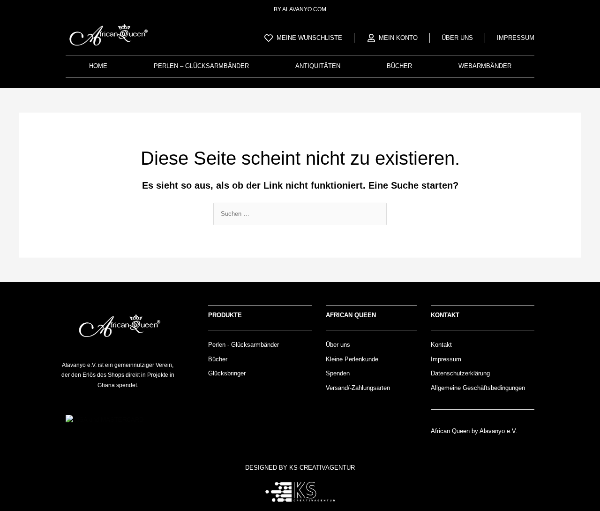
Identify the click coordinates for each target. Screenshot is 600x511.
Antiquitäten (317, 65)
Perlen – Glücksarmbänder (201, 65)
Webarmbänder (484, 65)
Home (98, 65)
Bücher (399, 65)
